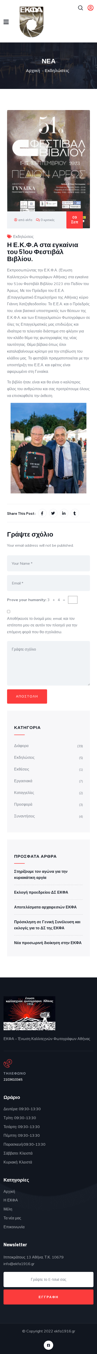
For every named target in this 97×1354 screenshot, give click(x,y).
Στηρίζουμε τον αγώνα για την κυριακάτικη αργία (41, 874)
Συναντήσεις (24, 816)
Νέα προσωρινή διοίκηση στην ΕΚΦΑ (48, 942)
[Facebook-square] (48, 1345)
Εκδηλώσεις (57, 70)
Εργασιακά (23, 780)
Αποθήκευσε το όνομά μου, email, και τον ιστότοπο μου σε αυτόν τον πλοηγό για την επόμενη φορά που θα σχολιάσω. (42, 625)
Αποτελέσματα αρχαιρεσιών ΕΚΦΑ (45, 907)
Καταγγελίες (24, 792)
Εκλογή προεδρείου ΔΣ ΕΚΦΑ (41, 892)
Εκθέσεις (21, 769)
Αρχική (33, 70)
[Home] (29, 1013)
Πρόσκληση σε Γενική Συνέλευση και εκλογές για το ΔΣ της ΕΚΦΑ (47, 924)
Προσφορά (23, 804)
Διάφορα (21, 745)
